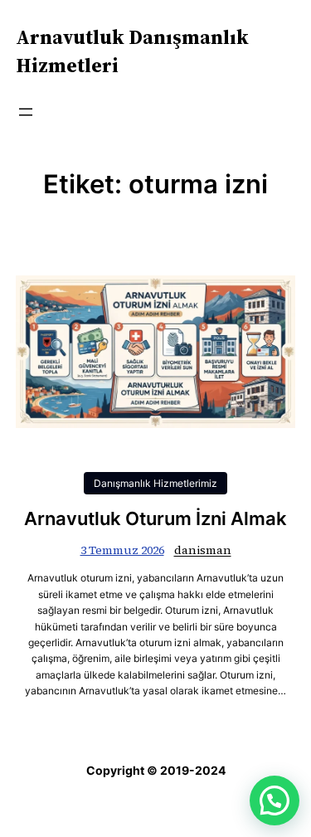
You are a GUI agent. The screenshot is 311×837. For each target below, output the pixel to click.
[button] (274, 800)
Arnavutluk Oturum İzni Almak (155, 518)
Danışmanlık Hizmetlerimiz (155, 483)
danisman (202, 550)
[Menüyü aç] (26, 112)
